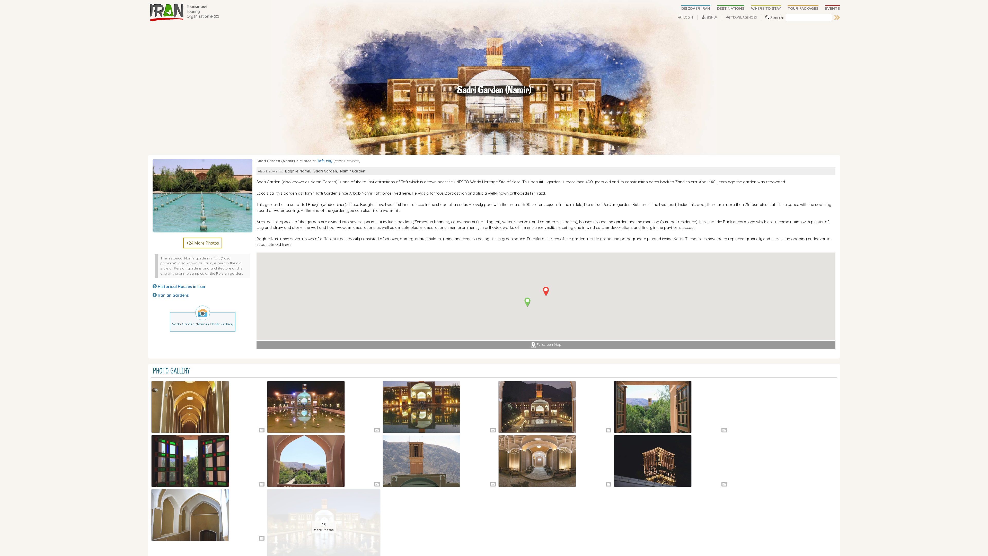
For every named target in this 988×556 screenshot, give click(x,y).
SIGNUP (712, 17)
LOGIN (688, 17)
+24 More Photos (202, 243)
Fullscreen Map (549, 344)
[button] (546, 291)
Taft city (324, 161)
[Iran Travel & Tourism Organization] (184, 12)
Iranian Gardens (173, 295)
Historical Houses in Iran (181, 286)
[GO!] (837, 17)
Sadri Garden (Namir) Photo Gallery (202, 324)
